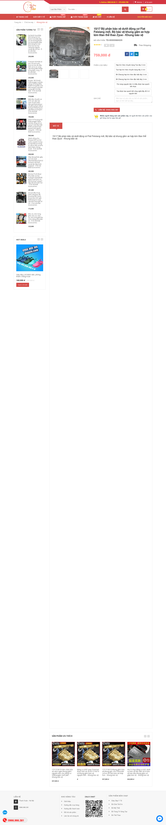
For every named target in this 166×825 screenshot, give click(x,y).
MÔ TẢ (56, 126)
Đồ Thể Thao (116, 815)
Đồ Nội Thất (115, 808)
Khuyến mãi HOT (145, 17)
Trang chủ (23, 17)
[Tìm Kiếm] (125, 9)
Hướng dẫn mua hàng (71, 805)
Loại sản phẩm (56, 9)
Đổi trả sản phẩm (70, 812)
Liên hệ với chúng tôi (71, 816)
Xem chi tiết (22, 285)
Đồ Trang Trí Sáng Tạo (119, 811)
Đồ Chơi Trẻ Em (117, 804)
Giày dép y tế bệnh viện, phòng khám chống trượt (28, 275)
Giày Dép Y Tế (39, 17)
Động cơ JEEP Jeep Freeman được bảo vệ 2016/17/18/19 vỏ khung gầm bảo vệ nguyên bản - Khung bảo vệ (88, 772)
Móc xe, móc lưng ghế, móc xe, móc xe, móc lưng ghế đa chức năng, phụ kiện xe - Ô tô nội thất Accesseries (35, 218)
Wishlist (139, 2)
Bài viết (98, 16)
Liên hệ (111, 17)
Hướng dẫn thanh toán (72, 808)
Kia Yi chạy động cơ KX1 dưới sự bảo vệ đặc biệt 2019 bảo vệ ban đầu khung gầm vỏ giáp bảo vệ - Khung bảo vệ (138, 772)
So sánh (149, 2)
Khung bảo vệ (42, 22)
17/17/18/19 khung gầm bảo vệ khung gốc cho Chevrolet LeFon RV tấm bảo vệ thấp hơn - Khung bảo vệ (113, 772)
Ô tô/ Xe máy (28, 22)
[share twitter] (132, 54)
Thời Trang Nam (80, 16)
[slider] (98, 45)
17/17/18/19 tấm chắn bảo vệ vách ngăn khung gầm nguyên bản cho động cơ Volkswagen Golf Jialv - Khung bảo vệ (62, 773)
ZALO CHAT (90, 797)
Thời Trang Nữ (58, 16)
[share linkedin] (136, 54)
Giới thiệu (67, 801)
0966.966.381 (24, 807)
